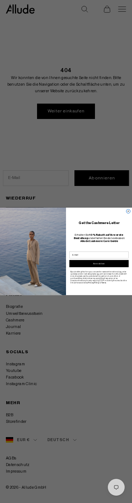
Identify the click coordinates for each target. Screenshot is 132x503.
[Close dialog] (128, 211)
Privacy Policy (93, 283)
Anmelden (98, 263)
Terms (103, 283)
